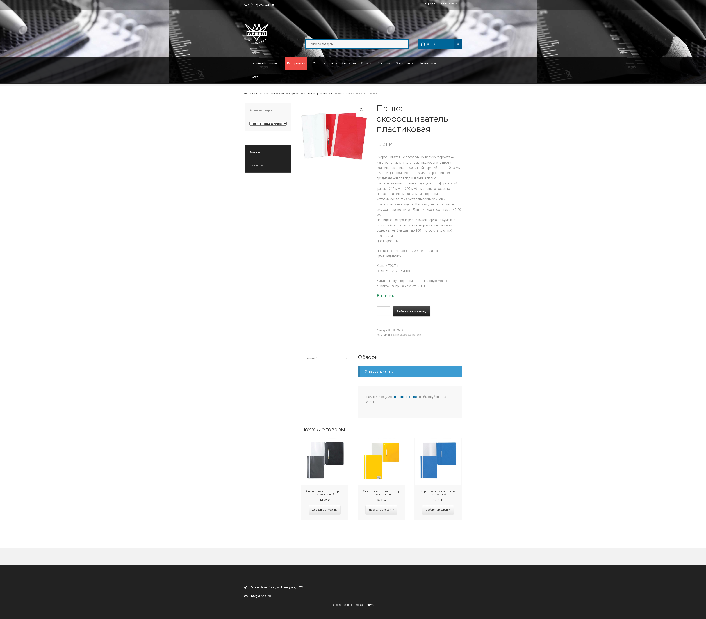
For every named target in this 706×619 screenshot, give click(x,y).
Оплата (366, 63)
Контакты (384, 63)
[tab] (324, 358)
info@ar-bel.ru (260, 596)
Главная (257, 63)
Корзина (430, 3)
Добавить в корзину (411, 311)
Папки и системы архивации (287, 93)
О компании (404, 63)
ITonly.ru (369, 604)
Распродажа (296, 63)
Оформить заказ (325, 63)
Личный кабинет (449, 3)
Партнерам (427, 63)
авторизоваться (405, 397)
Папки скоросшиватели (319, 93)
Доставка (349, 63)
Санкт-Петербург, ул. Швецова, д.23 (276, 587)
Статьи (256, 77)
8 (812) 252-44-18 (261, 5)
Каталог (274, 63)
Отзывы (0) (310, 358)
